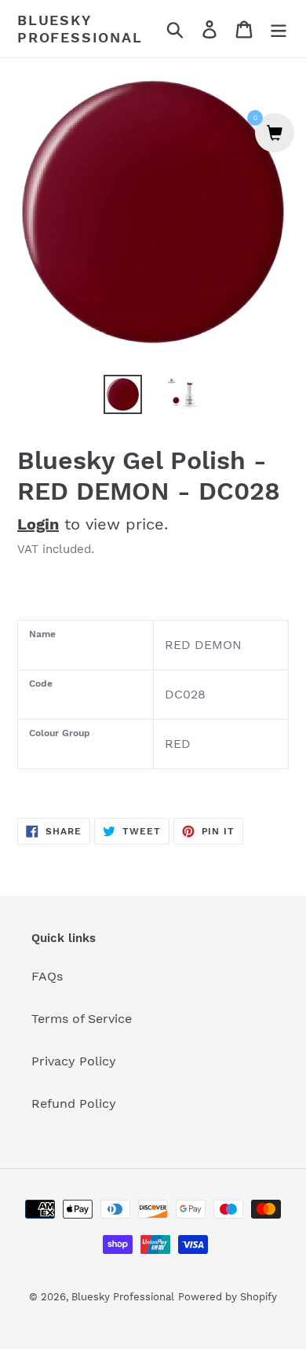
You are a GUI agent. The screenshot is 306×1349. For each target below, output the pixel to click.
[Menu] (278, 28)
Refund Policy (73, 1103)
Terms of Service (81, 1018)
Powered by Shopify (227, 1297)
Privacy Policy (73, 1061)
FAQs (47, 976)
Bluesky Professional (80, 29)
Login (38, 524)
